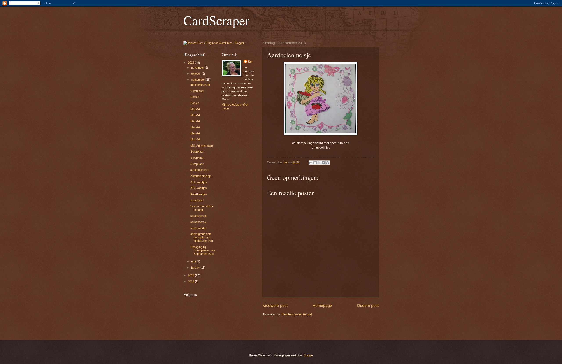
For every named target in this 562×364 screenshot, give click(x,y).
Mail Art (195, 109)
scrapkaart (197, 200)
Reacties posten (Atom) (297, 314)
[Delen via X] (319, 162)
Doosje (194, 96)
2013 (191, 62)
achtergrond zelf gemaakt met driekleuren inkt (201, 237)
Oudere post (368, 305)
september (198, 79)
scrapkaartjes (198, 215)
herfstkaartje (198, 228)
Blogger (308, 355)
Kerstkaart (197, 91)
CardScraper (216, 20)
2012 (191, 275)
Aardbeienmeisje (200, 176)
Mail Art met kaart (201, 145)
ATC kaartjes (198, 182)
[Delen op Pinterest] (327, 162)
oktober (196, 73)
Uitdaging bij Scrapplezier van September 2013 (202, 250)
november (198, 67)
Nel (250, 61)
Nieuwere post (275, 305)
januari (195, 267)
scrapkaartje (198, 222)
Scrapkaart (197, 151)
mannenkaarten (200, 84)
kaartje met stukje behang (201, 208)
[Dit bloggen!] (315, 162)
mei (194, 261)
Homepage (322, 305)
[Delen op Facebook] (323, 162)
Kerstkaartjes (198, 194)
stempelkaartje (199, 169)
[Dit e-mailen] (311, 162)
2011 (191, 281)
